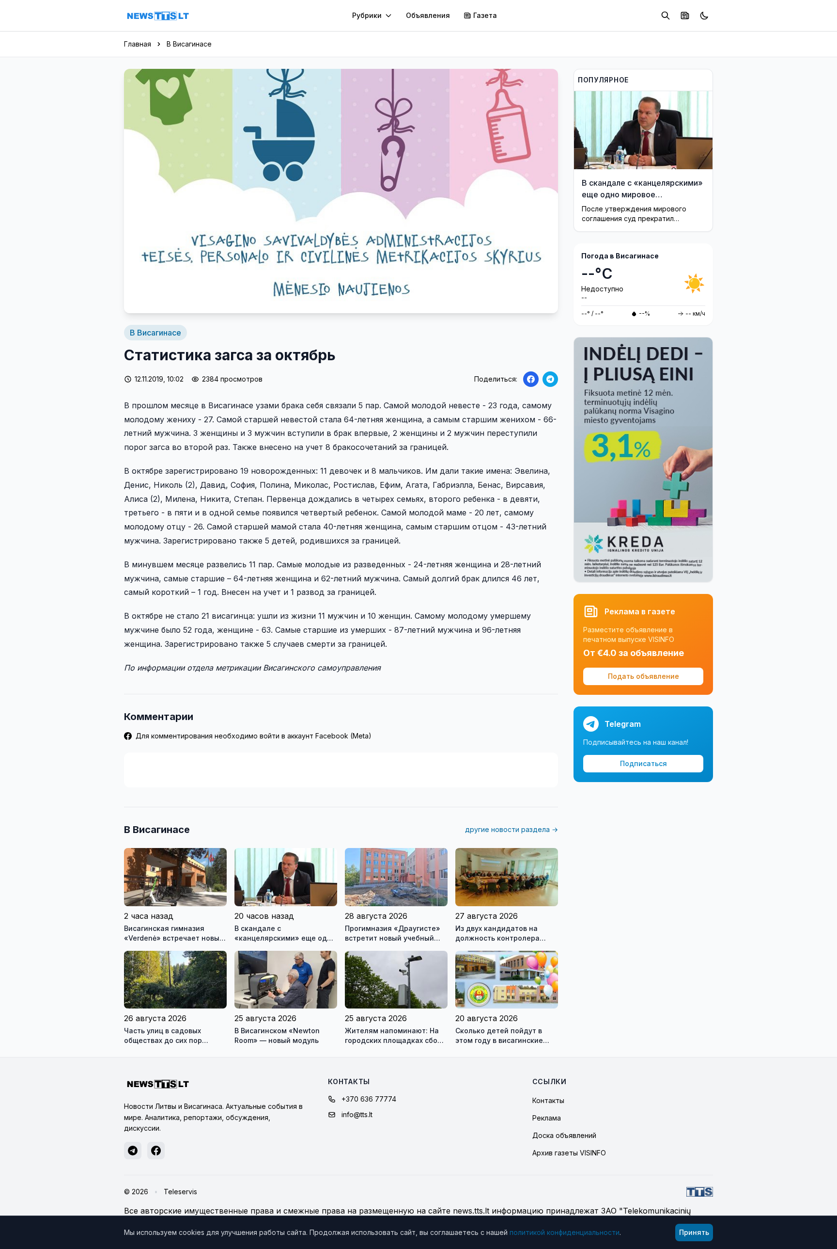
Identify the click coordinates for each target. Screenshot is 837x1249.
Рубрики (367, 15)
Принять (694, 1232)
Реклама (546, 1118)
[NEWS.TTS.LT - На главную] (158, 15)
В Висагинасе (189, 44)
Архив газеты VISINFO (569, 1153)
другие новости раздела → (511, 829)
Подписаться (643, 763)
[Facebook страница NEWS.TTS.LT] (156, 1150)
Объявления (428, 15)
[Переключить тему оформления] (704, 15)
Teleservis (180, 1191)
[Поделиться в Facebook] (531, 379)
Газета (485, 15)
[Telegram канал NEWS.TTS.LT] (132, 1150)
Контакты (548, 1100)
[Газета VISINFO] (685, 15)
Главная (137, 44)
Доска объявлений (564, 1135)
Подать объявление (643, 676)
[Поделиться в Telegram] (550, 379)
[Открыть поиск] (665, 15)
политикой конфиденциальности (565, 1232)
